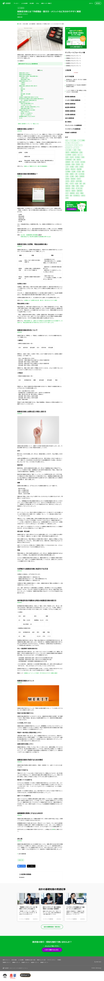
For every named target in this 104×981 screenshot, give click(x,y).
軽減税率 (73, 190)
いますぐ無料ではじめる (51, 950)
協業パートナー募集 (45, 3)
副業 (74, 159)
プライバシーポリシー (51, 959)
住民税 (67, 157)
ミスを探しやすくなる (26, 105)
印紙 (73, 162)
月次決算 (78, 171)
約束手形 (72, 183)
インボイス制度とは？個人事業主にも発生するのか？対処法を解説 (76, 91)
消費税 (76, 176)
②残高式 (23, 84)
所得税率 (81, 166)
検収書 (67, 174)
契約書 (73, 164)
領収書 (67, 198)
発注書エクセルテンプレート (73, 60)
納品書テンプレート (35, 962)
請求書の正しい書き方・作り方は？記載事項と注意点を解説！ (76, 80)
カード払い (68, 142)
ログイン (91, 3)
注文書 (67, 176)
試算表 (77, 186)
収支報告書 (68, 164)
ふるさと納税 (68, 150)
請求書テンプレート (6, 962)
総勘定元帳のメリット (24, 102)
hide (41, 70)
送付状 (67, 193)
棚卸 (83, 171)
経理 (80, 183)
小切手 (67, 166)
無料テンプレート (6, 959)
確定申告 (72, 181)
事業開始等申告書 (74, 152)
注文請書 (72, 176)
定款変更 (78, 164)
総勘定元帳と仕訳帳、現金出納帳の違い (28, 76)
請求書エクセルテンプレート (73, 55)
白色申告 (67, 181)
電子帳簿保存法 (77, 195)
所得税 (76, 166)
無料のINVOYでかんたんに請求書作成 (28, 64)
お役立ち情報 (13, 959)
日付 (22, 87)
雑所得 (67, 195)
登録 (53, 829)
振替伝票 (67, 169)
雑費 (71, 195)
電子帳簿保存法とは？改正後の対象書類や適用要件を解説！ (76, 85)
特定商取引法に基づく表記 (30, 959)
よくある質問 (24, 3)
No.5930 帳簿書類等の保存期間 (29, 235)
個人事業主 (77, 157)
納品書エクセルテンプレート (73, 63)
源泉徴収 (67, 178)
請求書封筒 (68, 188)
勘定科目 (23, 89)
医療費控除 (68, 162)
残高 (22, 95)
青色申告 (83, 195)
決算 (76, 174)
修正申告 (72, 157)
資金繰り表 (68, 190)
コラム (37, 3)
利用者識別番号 (69, 159)
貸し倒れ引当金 (79, 188)
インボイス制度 (73, 140)
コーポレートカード (78, 145)
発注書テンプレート (25, 962)
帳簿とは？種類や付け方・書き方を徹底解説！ (36, 166)
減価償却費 (82, 176)
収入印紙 (77, 162)
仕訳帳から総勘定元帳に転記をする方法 (28, 97)
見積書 (73, 186)
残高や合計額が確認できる (27, 103)
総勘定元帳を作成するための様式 (27, 110)
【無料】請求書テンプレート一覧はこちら (28, 123)
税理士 (67, 183)
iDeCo (67, 140)
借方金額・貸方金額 (25, 94)
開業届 (82, 193)
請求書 (82, 186)
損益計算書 (79, 169)
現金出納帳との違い (25, 79)
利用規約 (59, 959)
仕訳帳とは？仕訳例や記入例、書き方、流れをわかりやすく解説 (40, 300)
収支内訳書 (83, 162)
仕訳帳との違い (24, 78)
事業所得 (67, 152)
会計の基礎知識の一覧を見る (52, 927)
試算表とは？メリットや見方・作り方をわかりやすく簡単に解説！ (41, 673)
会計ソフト (80, 154)
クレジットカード (69, 145)
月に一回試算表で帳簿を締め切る (29, 100)
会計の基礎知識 (22, 853)
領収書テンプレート (44, 962)
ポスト (32, 866)
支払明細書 (68, 171)
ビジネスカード (69, 147)
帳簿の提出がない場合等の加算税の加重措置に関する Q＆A (36, 236)
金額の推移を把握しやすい (27, 108)
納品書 (76, 183)
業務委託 (72, 174)
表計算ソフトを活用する (26, 113)
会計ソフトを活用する (26, 115)
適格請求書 (72, 193)
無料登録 (98, 3)
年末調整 (72, 166)
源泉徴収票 (73, 178)
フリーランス (76, 147)
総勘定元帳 (19, 17)
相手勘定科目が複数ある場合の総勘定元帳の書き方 (31, 98)
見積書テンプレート (16, 962)
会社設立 (74, 154)
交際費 (81, 152)
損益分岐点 (73, 169)
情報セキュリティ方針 (41, 959)
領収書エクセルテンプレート (73, 65)
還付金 (77, 193)
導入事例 (32, 3)
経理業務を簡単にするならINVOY (27, 116)
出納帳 (82, 157)
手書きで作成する (25, 111)
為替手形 (78, 178)
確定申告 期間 (79, 181)
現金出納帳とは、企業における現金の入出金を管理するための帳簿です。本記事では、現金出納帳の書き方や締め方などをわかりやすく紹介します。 (39, 321)
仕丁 (22, 92)
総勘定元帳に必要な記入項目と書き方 (28, 86)
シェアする (22, 866)
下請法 (79, 150)
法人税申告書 (81, 174)
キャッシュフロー (75, 142)
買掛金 (73, 188)
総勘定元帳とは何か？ (24, 73)
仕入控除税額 (68, 154)
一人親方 (74, 150)
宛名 (82, 164)
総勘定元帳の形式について (25, 81)
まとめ (20, 118)
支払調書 (73, 171)
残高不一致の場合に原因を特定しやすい (30, 106)
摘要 (22, 90)
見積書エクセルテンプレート (73, 58)
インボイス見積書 (81, 140)
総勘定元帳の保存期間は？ (25, 74)
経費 (84, 183)
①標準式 (23, 82)
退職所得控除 (79, 190)
